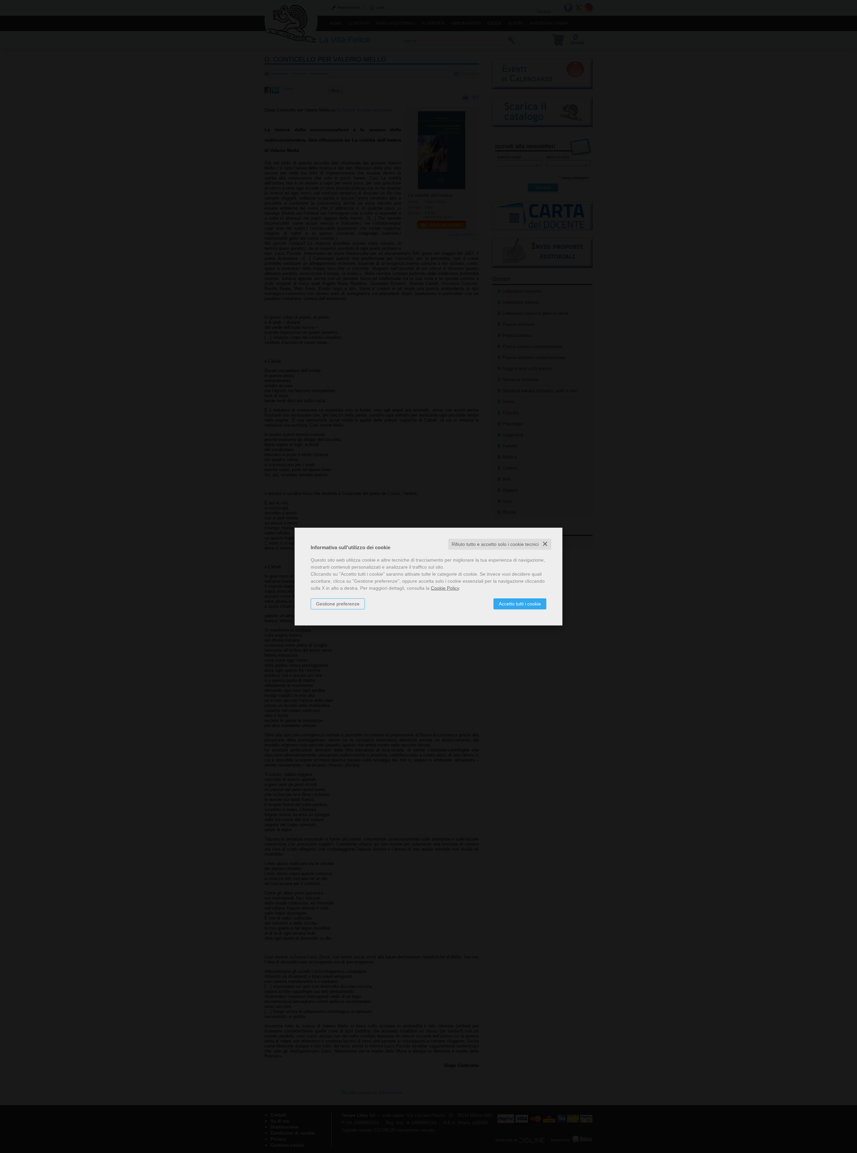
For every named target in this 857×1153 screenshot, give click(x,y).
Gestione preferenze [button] (338, 603)
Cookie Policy (445, 588)
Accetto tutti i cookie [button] (520, 603)
